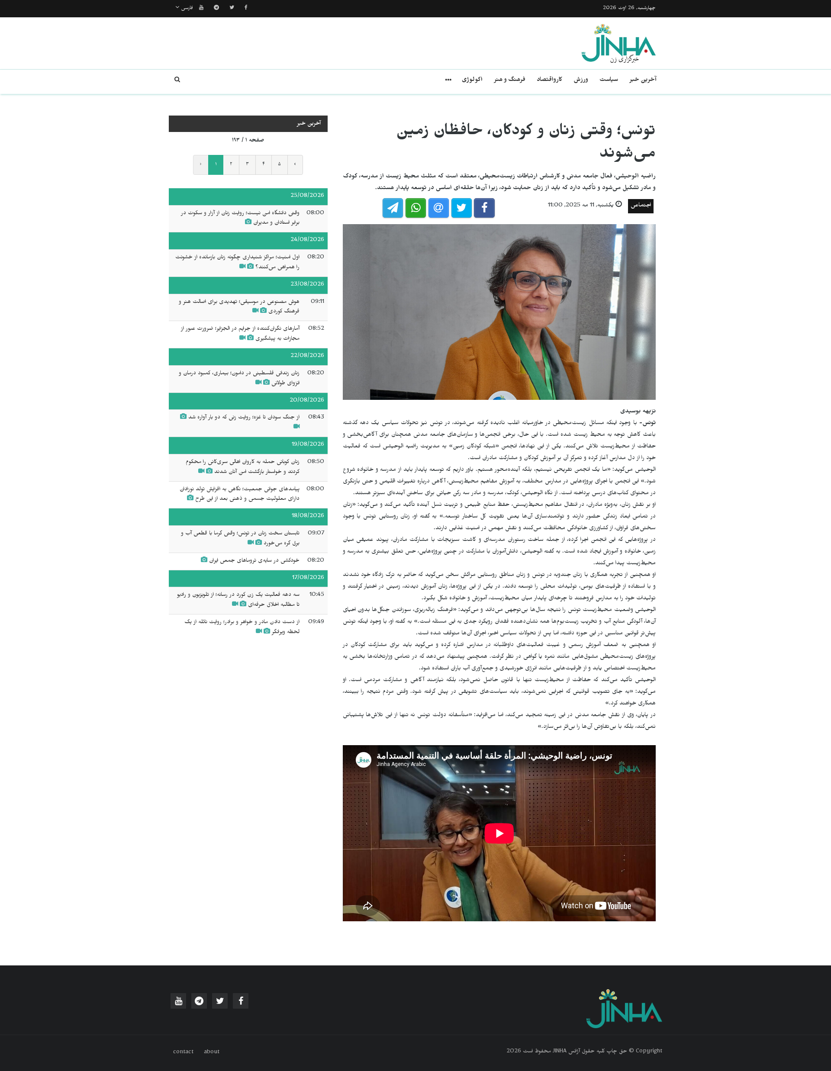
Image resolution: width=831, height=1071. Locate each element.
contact (183, 1052)
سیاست (608, 80)
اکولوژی (472, 80)
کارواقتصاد (549, 80)
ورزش (580, 80)
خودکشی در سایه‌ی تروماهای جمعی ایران (254, 561)
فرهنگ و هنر (509, 80)
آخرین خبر (643, 80)
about (211, 1052)
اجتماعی (641, 206)
